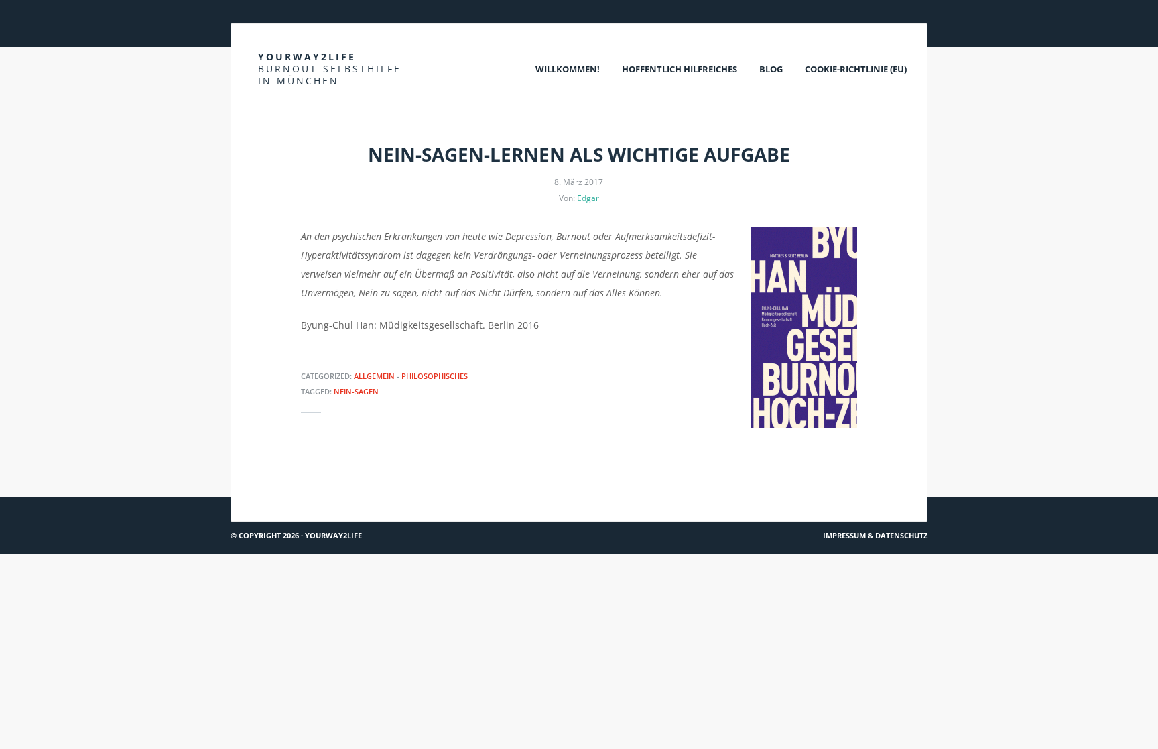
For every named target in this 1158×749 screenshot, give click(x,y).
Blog (771, 69)
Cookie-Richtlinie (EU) (856, 69)
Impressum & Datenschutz (875, 535)
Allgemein (374, 376)
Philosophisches (434, 376)
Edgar (588, 198)
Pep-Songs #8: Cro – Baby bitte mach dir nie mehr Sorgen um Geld (385, 492)
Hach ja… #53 (887, 492)
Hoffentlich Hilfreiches (679, 69)
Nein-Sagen (356, 391)
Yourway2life (329, 68)
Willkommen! (567, 69)
